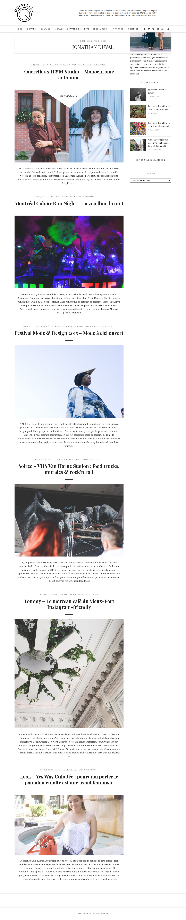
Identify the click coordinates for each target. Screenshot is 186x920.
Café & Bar (93, 594)
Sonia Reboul (45, 459)
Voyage (59, 29)
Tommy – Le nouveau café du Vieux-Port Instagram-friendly (69, 604)
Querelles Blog (41, 65)
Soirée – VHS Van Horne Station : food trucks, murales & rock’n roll (69, 469)
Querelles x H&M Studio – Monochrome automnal (69, 74)
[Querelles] (24, 12)
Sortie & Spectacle (91, 196)
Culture (45, 29)
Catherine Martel (52, 770)
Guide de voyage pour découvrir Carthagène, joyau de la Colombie (158, 143)
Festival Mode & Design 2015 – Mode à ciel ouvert (69, 333)
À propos (118, 29)
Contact (133, 29)
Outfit (102, 65)
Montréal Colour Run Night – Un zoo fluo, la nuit (69, 203)
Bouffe (31, 29)
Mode (19, 29)
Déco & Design (101, 29)
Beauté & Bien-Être (78, 29)
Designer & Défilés (80, 326)
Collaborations (85, 65)
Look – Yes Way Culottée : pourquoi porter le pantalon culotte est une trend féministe (69, 779)
